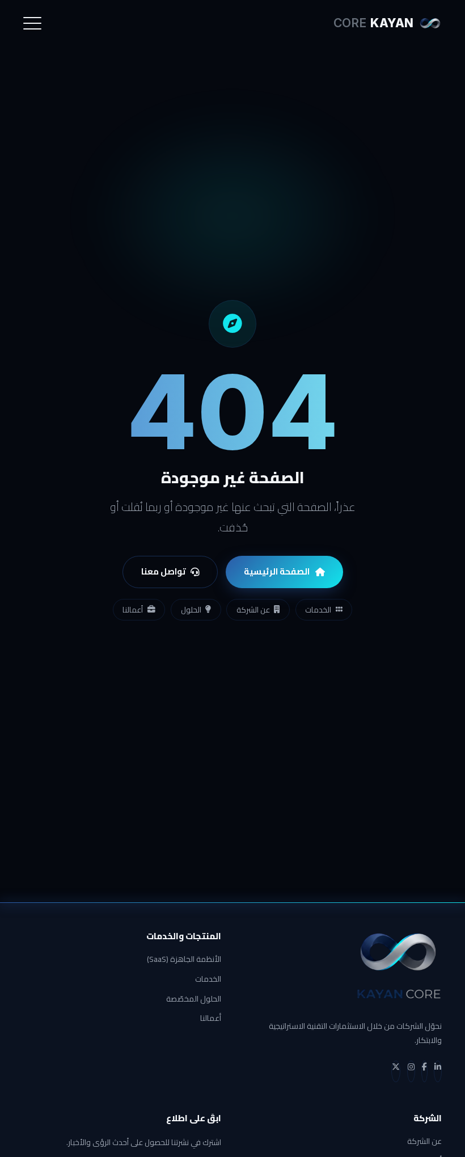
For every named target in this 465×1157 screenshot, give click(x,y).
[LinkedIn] (438, 1071)
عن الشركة (253, 609)
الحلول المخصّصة (193, 999)
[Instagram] (411, 1071)
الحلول (191, 609)
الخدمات (318, 609)
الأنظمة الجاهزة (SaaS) (184, 959)
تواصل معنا (163, 571)
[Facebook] (424, 1071)
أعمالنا (132, 609)
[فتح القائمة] (32, 23)
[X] (395, 1071)
